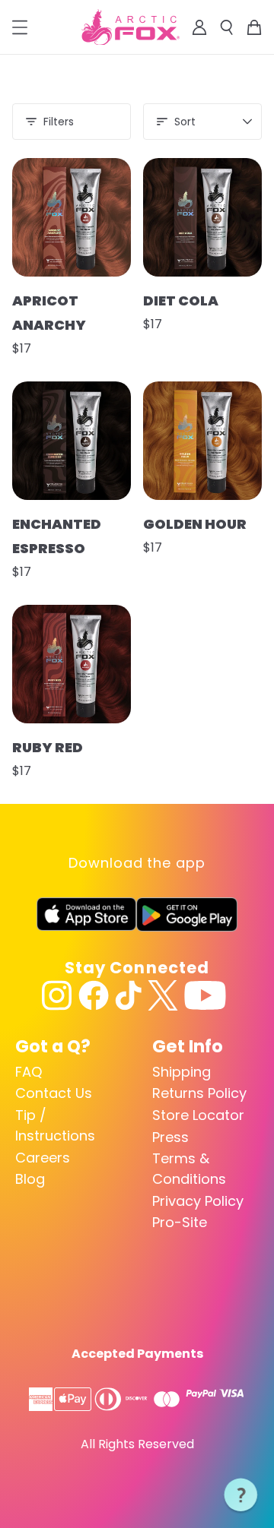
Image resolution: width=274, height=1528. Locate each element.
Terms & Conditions (189, 1168)
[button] (241, 1495)
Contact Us (53, 1093)
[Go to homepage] (130, 27)
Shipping (181, 1071)
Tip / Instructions (55, 1125)
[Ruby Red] (71, 664)
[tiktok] (128, 995)
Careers (42, 1157)
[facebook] (93, 995)
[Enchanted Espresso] (71, 440)
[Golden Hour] (202, 440)
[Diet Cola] (202, 217)
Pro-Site (179, 1222)
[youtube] (205, 995)
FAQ (28, 1071)
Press (170, 1137)
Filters (58, 121)
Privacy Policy (198, 1200)
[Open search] (226, 27)
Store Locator (198, 1115)
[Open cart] (254, 27)
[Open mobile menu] (19, 27)
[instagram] (57, 995)
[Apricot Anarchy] (71, 217)
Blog (30, 1178)
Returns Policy (199, 1093)
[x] (163, 995)
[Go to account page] (199, 27)
